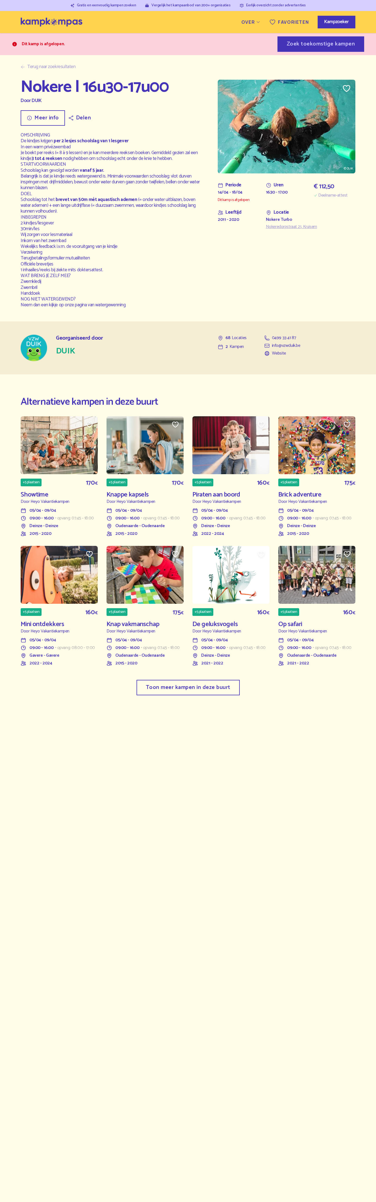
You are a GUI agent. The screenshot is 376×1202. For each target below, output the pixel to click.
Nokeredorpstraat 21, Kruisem (291, 227)
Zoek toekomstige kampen (321, 44)
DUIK (36, 101)
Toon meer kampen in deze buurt (188, 687)
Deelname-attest (333, 195)
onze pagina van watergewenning (95, 305)
